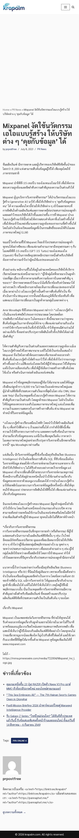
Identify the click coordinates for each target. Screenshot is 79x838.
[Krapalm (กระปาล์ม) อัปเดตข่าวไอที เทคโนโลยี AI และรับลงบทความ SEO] (14, 7)
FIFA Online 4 (19, 740)
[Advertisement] (39, 55)
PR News (16, 109)
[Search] (73, 7)
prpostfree (11, 149)
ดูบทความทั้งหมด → (14, 812)
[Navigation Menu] (65, 7)
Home (6, 109)
